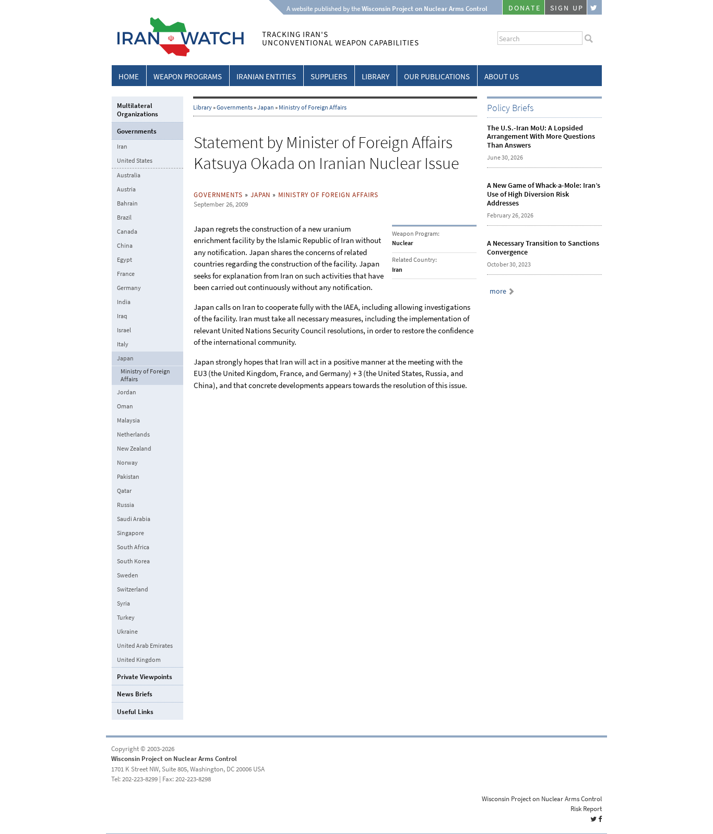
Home (128, 76)
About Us (501, 76)
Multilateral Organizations (137, 109)
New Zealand (134, 448)
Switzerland (132, 589)
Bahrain (127, 203)
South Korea (133, 561)
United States (134, 160)
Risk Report (586, 808)
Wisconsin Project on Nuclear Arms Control (174, 758)
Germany (129, 288)
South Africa (133, 547)
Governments (235, 107)
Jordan (126, 392)
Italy (122, 344)
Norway (127, 462)
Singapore (130, 533)
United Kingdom (139, 660)
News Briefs (134, 694)
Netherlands (133, 434)
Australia (128, 175)
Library (375, 76)
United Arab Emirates (145, 646)
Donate (524, 8)
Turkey (126, 617)
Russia (125, 505)
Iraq (122, 316)
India (123, 302)
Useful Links (135, 711)
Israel (124, 330)
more (498, 291)
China (125, 245)
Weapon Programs (187, 76)
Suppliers (329, 76)
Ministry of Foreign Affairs (313, 107)
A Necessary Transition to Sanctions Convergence (543, 247)
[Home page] (177, 54)
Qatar (124, 491)
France (126, 274)
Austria (126, 189)
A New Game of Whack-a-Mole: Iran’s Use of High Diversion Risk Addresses (543, 194)
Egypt (124, 260)
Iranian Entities (266, 76)
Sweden (127, 575)
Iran (122, 146)
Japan (265, 107)
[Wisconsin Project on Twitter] (594, 7)
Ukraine (127, 631)
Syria (123, 603)
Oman (125, 406)
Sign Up (567, 8)
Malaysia (128, 420)
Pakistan (128, 477)
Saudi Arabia (133, 519)
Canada (127, 231)
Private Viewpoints (144, 676)
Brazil (124, 217)
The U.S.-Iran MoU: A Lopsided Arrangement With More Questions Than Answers (541, 137)
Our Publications (437, 76)
